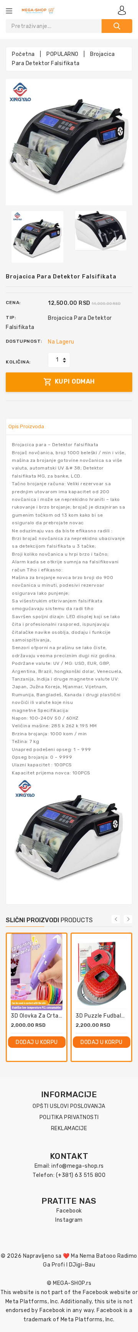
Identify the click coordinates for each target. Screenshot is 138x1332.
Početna (23, 54)
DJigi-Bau (82, 1265)
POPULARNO (62, 54)
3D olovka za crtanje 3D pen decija (57, 1016)
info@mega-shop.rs (77, 1166)
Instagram (69, 1220)
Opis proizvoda (26, 426)
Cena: (13, 302)
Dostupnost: (24, 341)
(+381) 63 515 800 (81, 1175)
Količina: (18, 362)
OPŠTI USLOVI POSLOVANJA (69, 1106)
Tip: (11, 317)
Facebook (69, 1211)
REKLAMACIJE (69, 1128)
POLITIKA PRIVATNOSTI (69, 1117)
